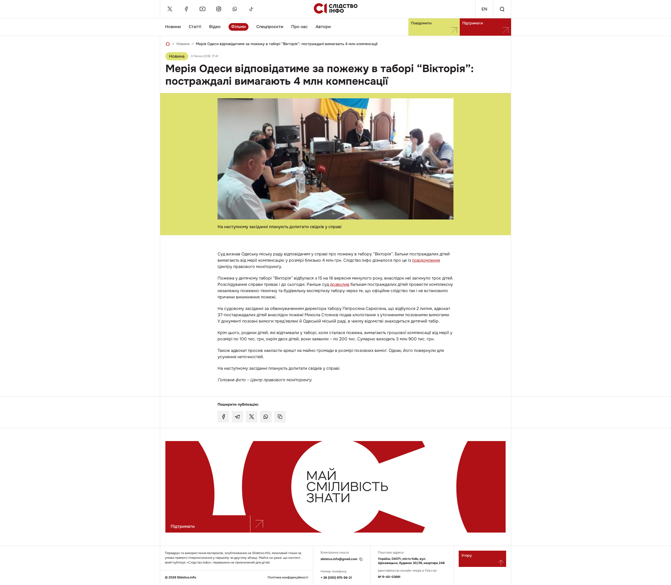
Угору (466, 555)
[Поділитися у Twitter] (251, 416)
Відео (215, 26)
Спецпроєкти (269, 26)
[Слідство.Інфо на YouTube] (202, 9)
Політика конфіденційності (288, 577)
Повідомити (421, 23)
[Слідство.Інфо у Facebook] (186, 9)
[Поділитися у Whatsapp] (266, 416)
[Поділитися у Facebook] (223, 416)
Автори (323, 26)
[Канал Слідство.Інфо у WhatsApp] (235, 9)
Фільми (238, 26)
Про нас (299, 26)
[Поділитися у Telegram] (237, 416)
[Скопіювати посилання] (280, 416)
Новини (173, 26)
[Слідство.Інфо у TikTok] (251, 9)
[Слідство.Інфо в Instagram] (218, 9)
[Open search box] (502, 9)
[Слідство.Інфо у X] (170, 9)
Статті (195, 26)
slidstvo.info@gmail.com (339, 559)
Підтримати (472, 23)
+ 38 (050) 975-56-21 (336, 578)
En (484, 9)
